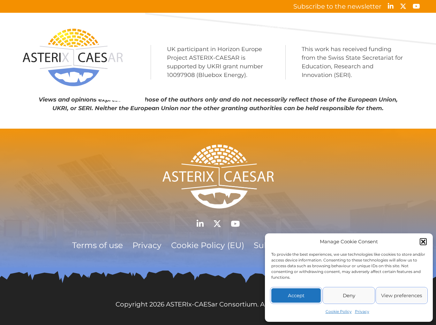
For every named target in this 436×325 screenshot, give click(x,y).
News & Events (375, 27)
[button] (423, 241)
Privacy (362, 311)
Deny (349, 295)
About (224, 27)
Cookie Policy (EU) (207, 245)
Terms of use (97, 245)
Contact (410, 27)
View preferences (401, 295)
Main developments (264, 27)
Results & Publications (323, 27)
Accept (296, 295)
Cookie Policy (339, 311)
